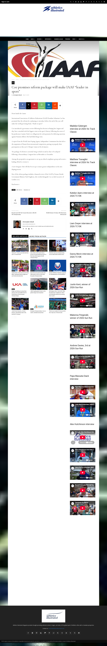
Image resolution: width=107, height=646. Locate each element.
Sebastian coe (27, 189)
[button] (71, 1)
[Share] (94, 2)
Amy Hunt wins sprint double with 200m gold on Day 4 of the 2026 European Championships (38, 274)
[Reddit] (89, 2)
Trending (67, 39)
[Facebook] (73, 2)
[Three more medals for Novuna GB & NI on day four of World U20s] (57, 304)
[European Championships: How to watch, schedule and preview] (38, 304)
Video (73, 39)
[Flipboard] (76, 2)
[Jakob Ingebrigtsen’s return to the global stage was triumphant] (38, 284)
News (32, 39)
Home (27, 39)
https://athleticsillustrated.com (29, 224)
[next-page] (15, 317)
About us (81, 39)
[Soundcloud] (96, 2)
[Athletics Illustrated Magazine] (53, 8)
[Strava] (99, 2)
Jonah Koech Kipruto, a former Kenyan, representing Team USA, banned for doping (19, 312)
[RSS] (91, 2)
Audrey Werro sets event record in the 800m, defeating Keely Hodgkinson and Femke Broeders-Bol (20, 274)
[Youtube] (104, 2)
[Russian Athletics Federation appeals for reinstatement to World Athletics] (57, 265)
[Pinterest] (86, 2)
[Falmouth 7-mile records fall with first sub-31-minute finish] (20, 246)
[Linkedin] (81, 2)
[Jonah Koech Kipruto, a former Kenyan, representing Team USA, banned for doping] (20, 304)
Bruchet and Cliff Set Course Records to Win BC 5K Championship (24, 213)
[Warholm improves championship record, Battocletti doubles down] (57, 246)
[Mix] (83, 2)
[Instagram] (78, 2)
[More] (60, 105)
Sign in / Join (5, 2)
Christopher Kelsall (17, 95)
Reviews (39, 39)
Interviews (48, 39)
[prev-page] (13, 317)
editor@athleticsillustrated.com (56, 628)
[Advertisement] (53, 26)
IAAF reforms (19, 189)
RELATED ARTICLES (20, 236)
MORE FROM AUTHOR (37, 236)
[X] (101, 2)
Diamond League (58, 39)
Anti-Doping (14, 309)
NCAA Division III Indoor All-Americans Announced (56, 213)
